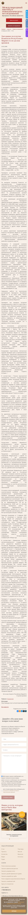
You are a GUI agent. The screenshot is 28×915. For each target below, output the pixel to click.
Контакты (20, 857)
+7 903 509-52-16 (5, 889)
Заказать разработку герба (9, 876)
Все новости (5, 707)
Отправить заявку (8, 797)
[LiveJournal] (26, 711)
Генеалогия (10, 699)
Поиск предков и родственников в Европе (13, 879)
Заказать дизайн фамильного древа (11, 873)
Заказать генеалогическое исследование (14, 835)
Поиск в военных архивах (8, 866)
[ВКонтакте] (18, 711)
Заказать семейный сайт (8, 881)
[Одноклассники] (20, 711)
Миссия (20, 851)
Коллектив (4, 854)
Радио (3, 859)
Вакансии (20, 854)
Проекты (3, 851)
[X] (24, 711)
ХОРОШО (14, 911)
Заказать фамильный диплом (9, 868)
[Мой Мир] (22, 711)
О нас (3, 849)
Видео (3, 857)
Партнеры (20, 849)
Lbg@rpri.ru (4, 893)
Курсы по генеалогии (7, 884)
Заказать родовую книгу (8, 871)
